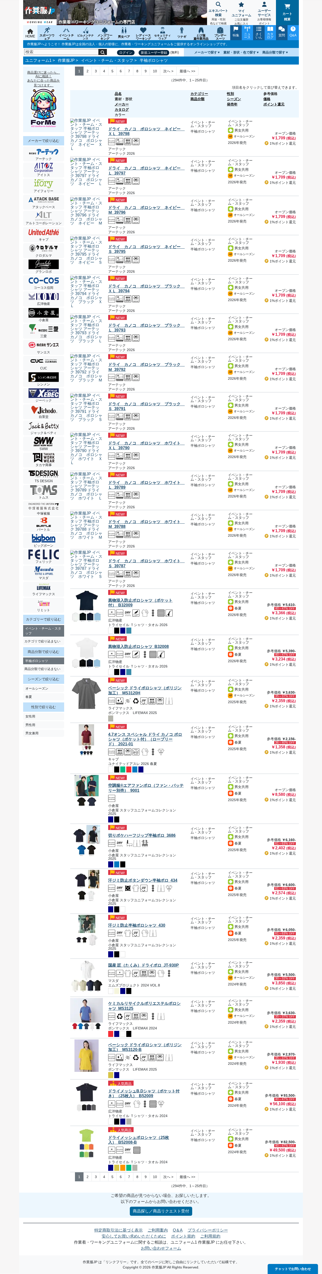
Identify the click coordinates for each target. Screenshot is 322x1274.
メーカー (122, 104)
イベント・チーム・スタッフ (107, 60)
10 (155, 71)
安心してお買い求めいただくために (134, 1236)
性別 (230, 94)
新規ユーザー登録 (154, 52)
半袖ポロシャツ (154, 60)
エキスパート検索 (218, 17)
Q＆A (178, 1230)
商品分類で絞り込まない (42, 669)
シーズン (234, 99)
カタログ (122, 109)
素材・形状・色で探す (239, 52)
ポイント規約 (183, 1236)
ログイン (125, 52)
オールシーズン (36, 688)
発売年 (232, 104)
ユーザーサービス (264, 17)
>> (187, 71)
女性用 (30, 716)
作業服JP (66, 60)
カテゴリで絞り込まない (42, 641)
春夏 (28, 697)
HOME (30, 36)
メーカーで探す (205, 52)
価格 (266, 99)
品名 (118, 94)
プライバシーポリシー (208, 1230)
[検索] (102, 52)
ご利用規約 (210, 1236)
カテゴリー (199, 94)
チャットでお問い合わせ (293, 1269)
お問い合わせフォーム (161, 1248)
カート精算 (287, 16)
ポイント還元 (274, 104)
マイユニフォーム (241, 17)
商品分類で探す (273, 52)
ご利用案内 (158, 1230)
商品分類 (197, 99)
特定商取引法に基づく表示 (118, 1230)
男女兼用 (31, 733)
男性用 (30, 725)
